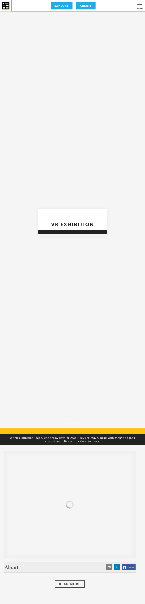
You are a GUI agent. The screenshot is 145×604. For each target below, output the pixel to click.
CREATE (86, 5)
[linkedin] (117, 567)
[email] (109, 567)
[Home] (6, 5)
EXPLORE (61, 5)
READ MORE (69, 584)
